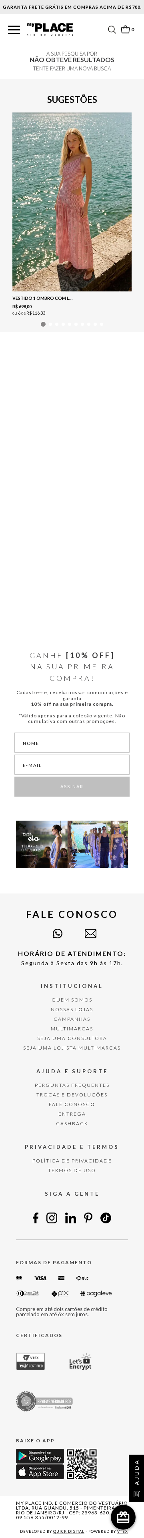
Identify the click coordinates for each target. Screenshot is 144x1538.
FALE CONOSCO (72, 1104)
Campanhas (72, 1019)
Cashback (72, 1123)
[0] (125, 29)
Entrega (72, 1114)
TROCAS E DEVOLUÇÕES (72, 1095)
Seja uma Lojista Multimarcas (72, 1048)
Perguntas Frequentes (72, 1085)
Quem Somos (72, 1000)
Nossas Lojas (72, 1009)
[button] (14, 30)
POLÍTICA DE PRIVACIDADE (72, 1161)
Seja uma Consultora (72, 1038)
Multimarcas (72, 1029)
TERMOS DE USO (72, 1170)
